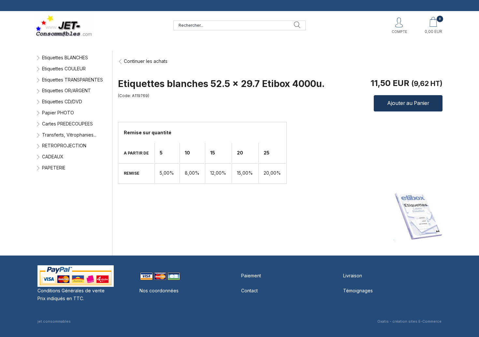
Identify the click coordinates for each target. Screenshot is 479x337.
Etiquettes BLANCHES (65, 57)
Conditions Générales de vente (71, 290)
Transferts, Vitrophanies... (69, 135)
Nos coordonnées (159, 290)
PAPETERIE (53, 167)
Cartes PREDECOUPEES (67, 123)
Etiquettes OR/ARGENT (66, 90)
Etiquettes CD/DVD (62, 101)
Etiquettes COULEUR (64, 68)
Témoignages (358, 290)
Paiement (251, 275)
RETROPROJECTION (64, 145)
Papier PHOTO (58, 112)
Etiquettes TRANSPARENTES (72, 79)
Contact (249, 290)
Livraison (352, 275)
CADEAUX (53, 156)
